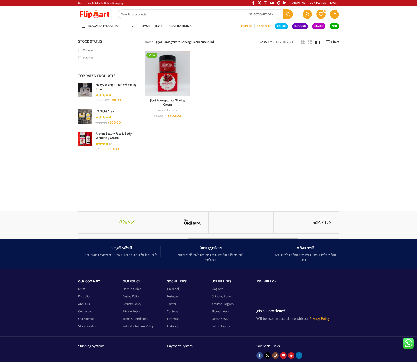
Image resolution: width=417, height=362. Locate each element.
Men (334, 26)
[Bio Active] (159, 222)
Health (318, 26)
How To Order (132, 289)
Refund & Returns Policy (138, 326)
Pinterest (173, 319)
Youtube (172, 311)
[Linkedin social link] (299, 355)
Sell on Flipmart (222, 326)
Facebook (173, 289)
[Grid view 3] (310, 42)
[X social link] (267, 355)
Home (149, 42)
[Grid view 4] (317, 42)
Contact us (85, 311)
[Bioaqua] (225, 222)
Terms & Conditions (135, 319)
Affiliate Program (223, 304)
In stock (88, 58)
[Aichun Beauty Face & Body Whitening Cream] (85, 141)
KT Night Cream (106, 111)
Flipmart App (220, 311)
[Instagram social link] (275, 355)
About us (84, 304)
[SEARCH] (288, 14)
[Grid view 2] (303, 42)
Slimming (300, 26)
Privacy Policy (131, 311)
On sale (88, 50)
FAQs (81, 289)
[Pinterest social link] (291, 355)
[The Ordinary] (192, 222)
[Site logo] (94, 14)
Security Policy (132, 304)
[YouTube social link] (283, 355)
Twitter (171, 304)
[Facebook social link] (259, 355)
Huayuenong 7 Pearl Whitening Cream (116, 87)
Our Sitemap (86, 319)
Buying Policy (131, 296)
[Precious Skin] (257, 222)
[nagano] (290, 222)
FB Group (173, 326)
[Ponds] (322, 222)
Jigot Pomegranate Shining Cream (167, 102)
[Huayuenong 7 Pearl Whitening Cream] (85, 92)
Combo (281, 26)
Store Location (87, 326)
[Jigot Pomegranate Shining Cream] (167, 73)
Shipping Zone (221, 296)
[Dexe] (127, 222)
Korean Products (168, 110)
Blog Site (217, 289)
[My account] (307, 14)
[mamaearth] (94, 222)
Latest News (220, 319)
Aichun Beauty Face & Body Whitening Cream (114, 136)
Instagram (173, 296)
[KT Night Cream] (85, 117)
